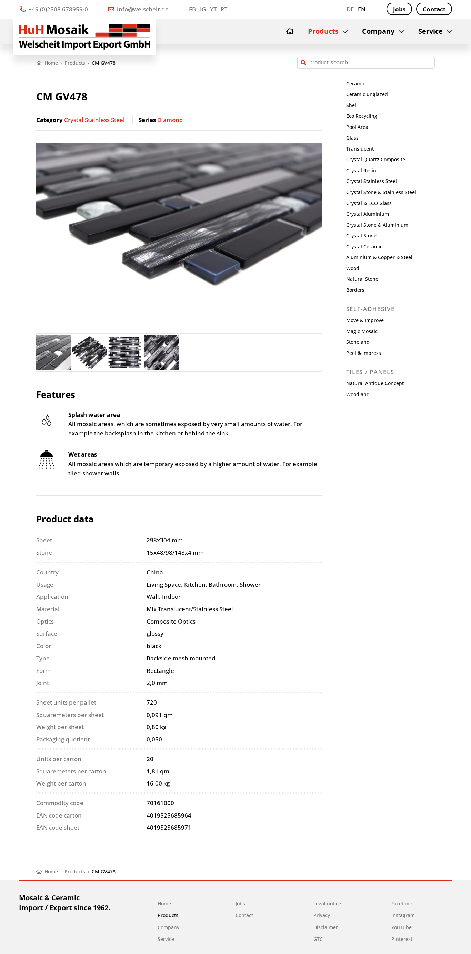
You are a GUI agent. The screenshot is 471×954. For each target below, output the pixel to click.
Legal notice (327, 903)
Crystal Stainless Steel (94, 120)
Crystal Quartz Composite (375, 159)
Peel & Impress (363, 353)
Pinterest (401, 939)
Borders (355, 290)
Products (323, 31)
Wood (352, 268)
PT (224, 9)
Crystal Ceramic (364, 246)
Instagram (403, 915)
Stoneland (358, 342)
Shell (352, 105)
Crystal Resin (361, 170)
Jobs (399, 9)
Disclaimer (325, 927)
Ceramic (355, 83)
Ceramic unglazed (367, 94)
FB (192, 9)
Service (430, 31)
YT (213, 9)
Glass (352, 137)
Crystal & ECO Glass (369, 203)
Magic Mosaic (362, 331)
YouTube (401, 927)
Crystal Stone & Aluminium (377, 225)
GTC (318, 939)
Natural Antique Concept (375, 383)
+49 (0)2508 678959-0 (57, 9)
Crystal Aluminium (367, 214)
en (361, 9)
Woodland (358, 394)
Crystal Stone (361, 235)
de (350, 9)
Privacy (321, 915)
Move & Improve (365, 320)
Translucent (360, 148)
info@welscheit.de (142, 9)
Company (378, 31)
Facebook (402, 903)
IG (203, 9)
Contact (434, 9)
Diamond (170, 120)
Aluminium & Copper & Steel (379, 257)
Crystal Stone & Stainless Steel (381, 192)
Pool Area (357, 127)
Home (164, 903)
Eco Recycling (361, 116)
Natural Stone (362, 279)
